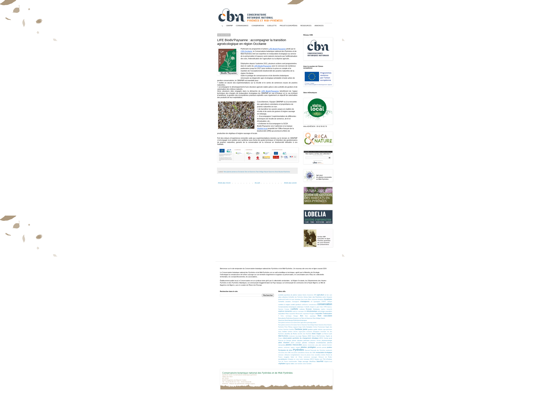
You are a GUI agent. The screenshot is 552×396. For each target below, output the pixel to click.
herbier (284, 331)
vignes (288, 363)
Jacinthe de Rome (290, 333)
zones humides (307, 363)
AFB (315, 295)
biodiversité (281, 299)
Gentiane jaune (301, 329)
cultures (302, 309)
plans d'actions (284, 342)
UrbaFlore (312, 361)
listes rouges (316, 333)
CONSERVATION (258, 25)
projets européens (288, 25)
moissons (292, 336)
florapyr (296, 316)
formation (309, 327)
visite (292, 363)
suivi (321, 359)
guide (315, 329)
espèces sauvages (298, 311)
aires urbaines (283, 297)
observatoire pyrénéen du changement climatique (300, 338)
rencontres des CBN (284, 352)
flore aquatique (310, 316)
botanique (298, 299)
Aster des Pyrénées (315, 297)
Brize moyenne (312, 299)
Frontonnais (321, 327)
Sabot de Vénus (296, 357)
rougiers (286, 357)
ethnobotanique (312, 311)
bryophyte (321, 299)
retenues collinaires (284, 355)
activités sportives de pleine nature (290, 295)
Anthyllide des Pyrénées (295, 297)
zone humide (298, 363)
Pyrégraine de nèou (285, 350)
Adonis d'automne (307, 295)
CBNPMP (229, 25)
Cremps (286, 309)
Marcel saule (328, 333)
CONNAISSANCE (242, 25)
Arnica (306, 297)
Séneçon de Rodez (325, 357)
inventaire (323, 331)
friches (315, 327)
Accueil (257, 183)
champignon (295, 301)
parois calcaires (297, 340)
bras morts (304, 299)
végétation (281, 363)
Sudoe (317, 359)
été (305, 311)
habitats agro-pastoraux (325, 329)
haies (279, 331)
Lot (323, 333)
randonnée (329, 350)
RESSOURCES (305, 25)
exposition (328, 311)
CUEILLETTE (272, 25)
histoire (295, 331)
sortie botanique (304, 359)
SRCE (312, 359)
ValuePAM (319, 361)
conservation (324, 304)
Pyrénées (298, 349)
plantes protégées (308, 347)
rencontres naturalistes (298, 352)
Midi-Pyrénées (283, 336)
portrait (324, 347)
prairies (329, 347)
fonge (300, 327)
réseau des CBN (310, 352)
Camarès (281, 301)
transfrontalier (293, 361)
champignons (304, 301)
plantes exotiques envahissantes (314, 342)
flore (301, 316)
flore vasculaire (325, 316)
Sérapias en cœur (293, 359)
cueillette (294, 309)
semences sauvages (310, 357)
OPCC (321, 338)
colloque (329, 301)
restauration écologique (324, 352)
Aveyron (329, 297)
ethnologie (321, 311)
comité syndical (296, 304)
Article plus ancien (290, 183)
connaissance (313, 304)
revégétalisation (295, 355)
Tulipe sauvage (303, 361)
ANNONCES (319, 25)
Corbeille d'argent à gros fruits (313, 307)
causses (288, 301)
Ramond (307, 350)
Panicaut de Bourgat (284, 340)
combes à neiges (284, 304)
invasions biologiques (313, 331)
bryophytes (328, 299)
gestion (310, 329)
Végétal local (328, 361)
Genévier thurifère (288, 329)
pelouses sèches (315, 340)
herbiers (290, 331)
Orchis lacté (328, 338)
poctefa (319, 347)
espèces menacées (285, 311)
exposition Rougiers (309, 313)
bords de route (289, 299)
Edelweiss (316, 309)
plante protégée (296, 342)
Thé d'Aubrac (327, 359)
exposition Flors (283, 313)
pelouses (306, 340)
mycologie (299, 336)
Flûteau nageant (293, 327)
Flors (286, 327)
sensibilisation (283, 359)
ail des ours (328, 295)
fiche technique (286, 316)
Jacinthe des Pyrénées (304, 333)
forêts (304, 327)
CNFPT (323, 301)
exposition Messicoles (296, 313)
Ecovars (309, 309)
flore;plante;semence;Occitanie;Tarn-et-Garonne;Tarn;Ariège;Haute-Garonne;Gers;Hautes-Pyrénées (257, 171)
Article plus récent (224, 183)
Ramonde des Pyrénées (317, 350)
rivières (323, 355)
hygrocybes (302, 331)
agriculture (320, 295)
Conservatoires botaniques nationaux (291, 307)
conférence (304, 304)
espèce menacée (326, 309)
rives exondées (315, 355)
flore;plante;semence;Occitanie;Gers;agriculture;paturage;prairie (297, 322)
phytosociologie (327, 340)
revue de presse (306, 355)
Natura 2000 (306, 336)
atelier (324, 297)
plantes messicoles (294, 345)
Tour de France (283, 361)
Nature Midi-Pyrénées (318, 336)
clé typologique (315, 301)
